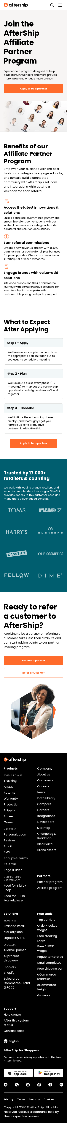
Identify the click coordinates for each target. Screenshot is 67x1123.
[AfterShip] (17, 5)
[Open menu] (60, 5)
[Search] (52, 5)
